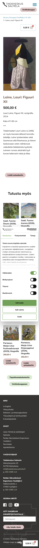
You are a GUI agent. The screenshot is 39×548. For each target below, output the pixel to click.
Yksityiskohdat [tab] (20, 235)
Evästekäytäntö (9, 419)
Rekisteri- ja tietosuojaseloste (15, 413)
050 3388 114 (11, 472)
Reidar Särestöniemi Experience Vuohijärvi (16, 439)
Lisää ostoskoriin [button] (11, 362)
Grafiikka (20, 17)
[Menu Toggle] (34, 4)
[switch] (33, 279)
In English (7, 406)
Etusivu (6, 17)
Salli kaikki (19, 303)
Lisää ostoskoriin (15, 175)
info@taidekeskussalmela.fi (14, 469)
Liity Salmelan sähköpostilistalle (13, 512)
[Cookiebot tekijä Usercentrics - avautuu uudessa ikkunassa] (28, 229)
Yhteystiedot (8, 409)
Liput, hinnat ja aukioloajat (14, 432)
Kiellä (19, 317)
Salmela (6, 435)
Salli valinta (19, 310)
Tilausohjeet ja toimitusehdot (15, 416)
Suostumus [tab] (6, 235)
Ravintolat (7, 444)
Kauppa (13, 17)
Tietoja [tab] (32, 235)
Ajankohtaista (9, 447)
